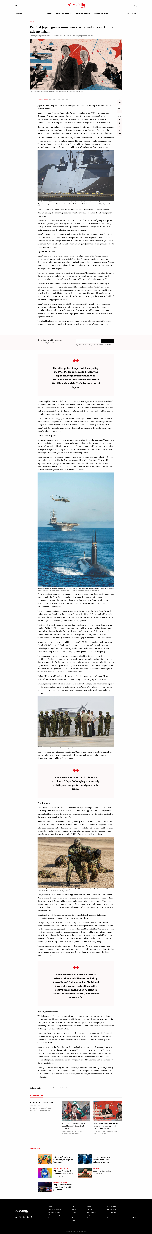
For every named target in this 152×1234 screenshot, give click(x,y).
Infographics (90, 1215)
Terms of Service (111, 1212)
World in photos (91, 1212)
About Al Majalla (111, 1206)
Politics (49, 13)
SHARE (119, 116)
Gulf (73, 1206)
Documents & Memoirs (54, 1218)
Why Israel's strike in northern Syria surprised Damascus (63, 1159)
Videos (89, 1206)
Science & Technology (101, 13)
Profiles (89, 1218)
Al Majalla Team (111, 1209)
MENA (74, 1209)
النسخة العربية (19, 13)
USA (73, 1215)
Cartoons (89, 1209)
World (73, 1221)
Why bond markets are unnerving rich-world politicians (62, 1187)
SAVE (119, 108)
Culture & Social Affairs (64, 13)
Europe (74, 1212)
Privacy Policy (111, 1215)
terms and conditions (88, 346)
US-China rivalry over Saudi (68, 1088)
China (54, 1088)
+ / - (119, 99)
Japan (46, 1088)
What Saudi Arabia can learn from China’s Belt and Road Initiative (73, 1126)
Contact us (110, 1218)
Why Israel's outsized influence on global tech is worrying (63, 1173)
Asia (73, 1218)
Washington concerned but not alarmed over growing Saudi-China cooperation (106, 1126)
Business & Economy (83, 13)
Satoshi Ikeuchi (43, 99)
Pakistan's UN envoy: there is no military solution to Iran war (101, 1159)
